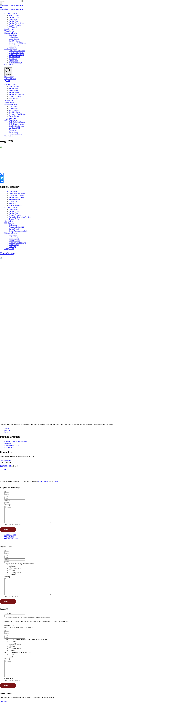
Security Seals (9, 29)
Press (6, 432)
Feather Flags (13, 37)
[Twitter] (95, 178)
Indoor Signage (14, 39)
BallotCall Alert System (17, 51)
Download (3, 701)
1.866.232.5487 (5, 466)
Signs (13, 570)
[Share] (95, 181)
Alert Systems (16, 568)
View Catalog (7, 253)
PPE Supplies (13, 27)
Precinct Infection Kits (16, 227)
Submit (8, 529)
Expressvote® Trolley (12, 445)
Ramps (13, 566)
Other (13, 575)
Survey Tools (13, 61)
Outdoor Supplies (15, 25)
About (6, 428)
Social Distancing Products (18, 231)
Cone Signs (13, 35)
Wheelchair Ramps (15, 63)
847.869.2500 (6, 460)
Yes (12, 655)
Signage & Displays (11, 33)
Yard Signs (12, 47)
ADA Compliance (10, 49)
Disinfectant (13, 225)
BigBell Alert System (16, 53)
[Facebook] (95, 174)
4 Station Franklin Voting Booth (15, 441)
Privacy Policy (43, 481)
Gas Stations (8, 65)
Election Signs (14, 21)
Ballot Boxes (13, 19)
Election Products (10, 13)
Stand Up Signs (14, 41)
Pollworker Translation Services (20, 217)
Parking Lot (13, 59)
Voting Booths (14, 15)
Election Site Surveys (16, 55)
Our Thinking (9, 77)
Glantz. (56, 481)
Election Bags (13, 17)
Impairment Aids (14, 57)
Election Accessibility (16, 23)
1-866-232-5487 (10, 79)
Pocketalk (7, 443)
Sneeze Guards (14, 229)
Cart (8, 81)
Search (8, 75)
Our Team (7, 430)
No (12, 657)
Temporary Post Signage (17, 43)
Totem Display (14, 45)
